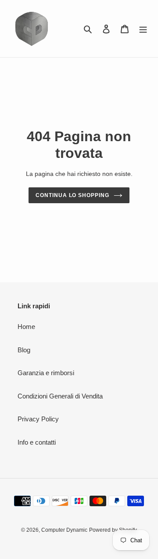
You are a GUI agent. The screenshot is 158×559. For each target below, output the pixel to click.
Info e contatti (37, 442)
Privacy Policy (38, 419)
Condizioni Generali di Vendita (60, 396)
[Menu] (143, 28)
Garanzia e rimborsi (46, 372)
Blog (24, 350)
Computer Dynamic (64, 530)
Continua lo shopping (72, 195)
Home (26, 326)
